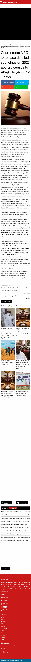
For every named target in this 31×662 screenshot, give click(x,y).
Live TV (13, 508)
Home (2, 44)
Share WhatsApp (21, 87)
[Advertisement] (15, 24)
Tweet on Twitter (23, 82)
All (29, 568)
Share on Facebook (8, 82)
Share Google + (8, 87)
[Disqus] (15, 425)
